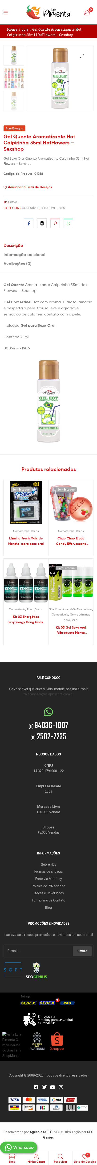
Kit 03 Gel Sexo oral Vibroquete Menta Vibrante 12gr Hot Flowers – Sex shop (71, 630)
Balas (35, 531)
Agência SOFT (41, 1132)
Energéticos (35, 609)
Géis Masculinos (81, 609)
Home (12, 29)
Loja (24, 29)
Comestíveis (30, 208)
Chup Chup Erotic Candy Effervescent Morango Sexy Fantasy (70, 541)
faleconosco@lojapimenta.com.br (49, 694)
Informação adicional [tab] (24, 254)
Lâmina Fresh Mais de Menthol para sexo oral (26, 541)
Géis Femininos (59, 609)
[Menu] (7, 12)
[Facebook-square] (36, 1087)
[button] (82, 56)
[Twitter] (44, 1087)
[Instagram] (61, 1087)
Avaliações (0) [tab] (18, 263)
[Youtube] (52, 1087)
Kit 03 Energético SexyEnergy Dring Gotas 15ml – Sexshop (26, 620)
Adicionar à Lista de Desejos (30, 187)
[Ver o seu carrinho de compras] (87, 12)
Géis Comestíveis (53, 208)
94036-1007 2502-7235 (48, 731)
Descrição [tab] (13, 245)
